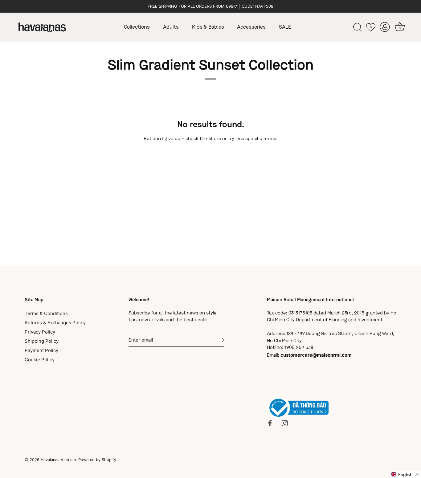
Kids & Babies (208, 27)
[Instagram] (285, 423)
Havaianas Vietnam (58, 459)
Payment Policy (41, 350)
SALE (285, 27)
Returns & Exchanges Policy (55, 323)
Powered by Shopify (97, 459)
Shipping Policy (42, 341)
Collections (137, 27)
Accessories (251, 27)
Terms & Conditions (46, 313)
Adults (171, 27)
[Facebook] (270, 423)
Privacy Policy (40, 332)
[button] (405, 474)
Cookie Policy (40, 360)
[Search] (357, 27)
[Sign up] (221, 340)
